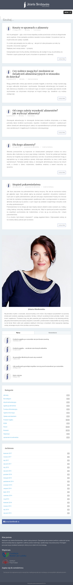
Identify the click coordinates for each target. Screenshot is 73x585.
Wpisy (18, 333)
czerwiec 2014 (7, 495)
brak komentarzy (33, 79)
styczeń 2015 (7, 471)
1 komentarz (37, 30)
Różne (5, 427)
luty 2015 (6, 467)
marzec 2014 (7, 506)
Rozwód (5, 430)
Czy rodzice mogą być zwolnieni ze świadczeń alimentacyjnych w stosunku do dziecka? (33, 74)
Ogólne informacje (9, 413)
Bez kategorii (7, 398)
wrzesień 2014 (7, 485)
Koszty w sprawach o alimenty (30, 27)
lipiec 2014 (6, 492)
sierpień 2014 (7, 488)
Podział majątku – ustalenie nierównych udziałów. (30, 348)
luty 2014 (6, 509)
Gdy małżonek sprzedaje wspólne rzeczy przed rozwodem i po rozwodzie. (38, 366)
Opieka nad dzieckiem (9, 416)
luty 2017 (6, 460)
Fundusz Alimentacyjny (10, 409)
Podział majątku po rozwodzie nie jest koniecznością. (31, 339)
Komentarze (53, 333)
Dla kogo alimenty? (23, 144)
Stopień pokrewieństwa (26, 184)
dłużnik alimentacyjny (9, 402)
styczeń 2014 (7, 513)
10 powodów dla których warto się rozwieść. (27, 357)
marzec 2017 (7, 457)
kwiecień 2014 (7, 502)
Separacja (6, 434)
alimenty (27, 30)
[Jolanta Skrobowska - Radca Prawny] (36, 6)
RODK (5, 423)
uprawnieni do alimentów (31, 147)
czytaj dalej (62, 59)
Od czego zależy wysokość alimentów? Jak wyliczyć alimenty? (35, 112)
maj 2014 (6, 499)
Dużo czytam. (17, 375)
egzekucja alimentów (9, 406)
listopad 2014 (7, 478)
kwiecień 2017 (7, 453)
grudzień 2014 (7, 474)
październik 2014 (8, 481)
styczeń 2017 (7, 464)
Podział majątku (8, 420)
